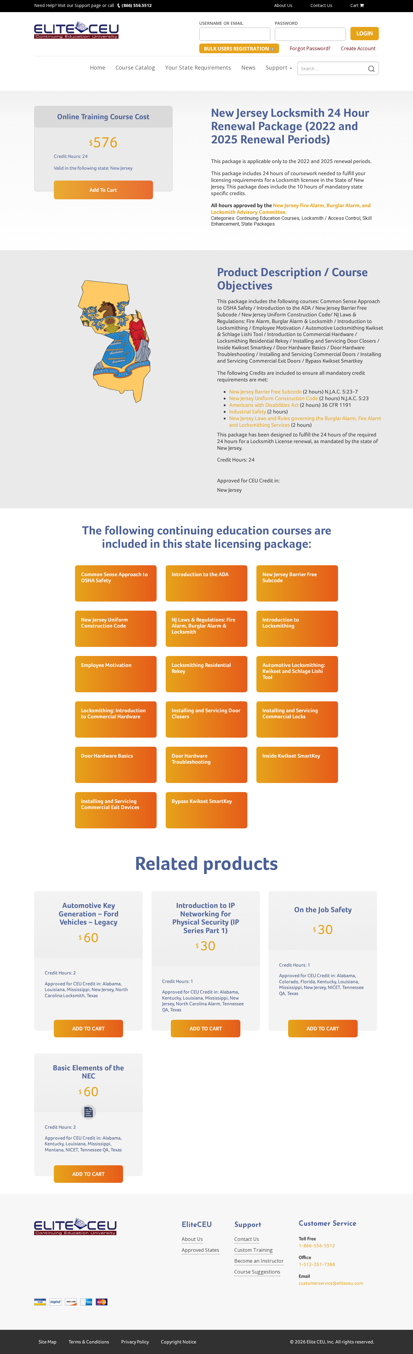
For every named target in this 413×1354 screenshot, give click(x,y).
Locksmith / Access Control (330, 218)
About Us (283, 5)
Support (277, 67)
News (248, 67)
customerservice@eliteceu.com (331, 1283)
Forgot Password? (310, 48)
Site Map (48, 1342)
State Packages (258, 224)
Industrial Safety (247, 411)
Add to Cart (103, 190)
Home (97, 67)
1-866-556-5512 (317, 1245)
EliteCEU (197, 1225)
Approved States (200, 1250)
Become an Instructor (259, 1261)
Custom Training (253, 1250)
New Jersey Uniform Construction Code (273, 398)
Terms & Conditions (89, 1342)
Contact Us (321, 5)
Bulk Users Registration (237, 48)
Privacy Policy (135, 1342)
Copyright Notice (178, 1342)
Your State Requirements (198, 67)
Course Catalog (135, 67)
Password (286, 23)
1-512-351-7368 (317, 1264)
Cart (355, 5)
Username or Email (221, 23)
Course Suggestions (257, 1271)
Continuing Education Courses (267, 218)
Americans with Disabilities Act (264, 405)
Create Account (358, 48)
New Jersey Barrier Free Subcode (265, 391)
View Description (88, 1005)
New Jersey (121, 168)
